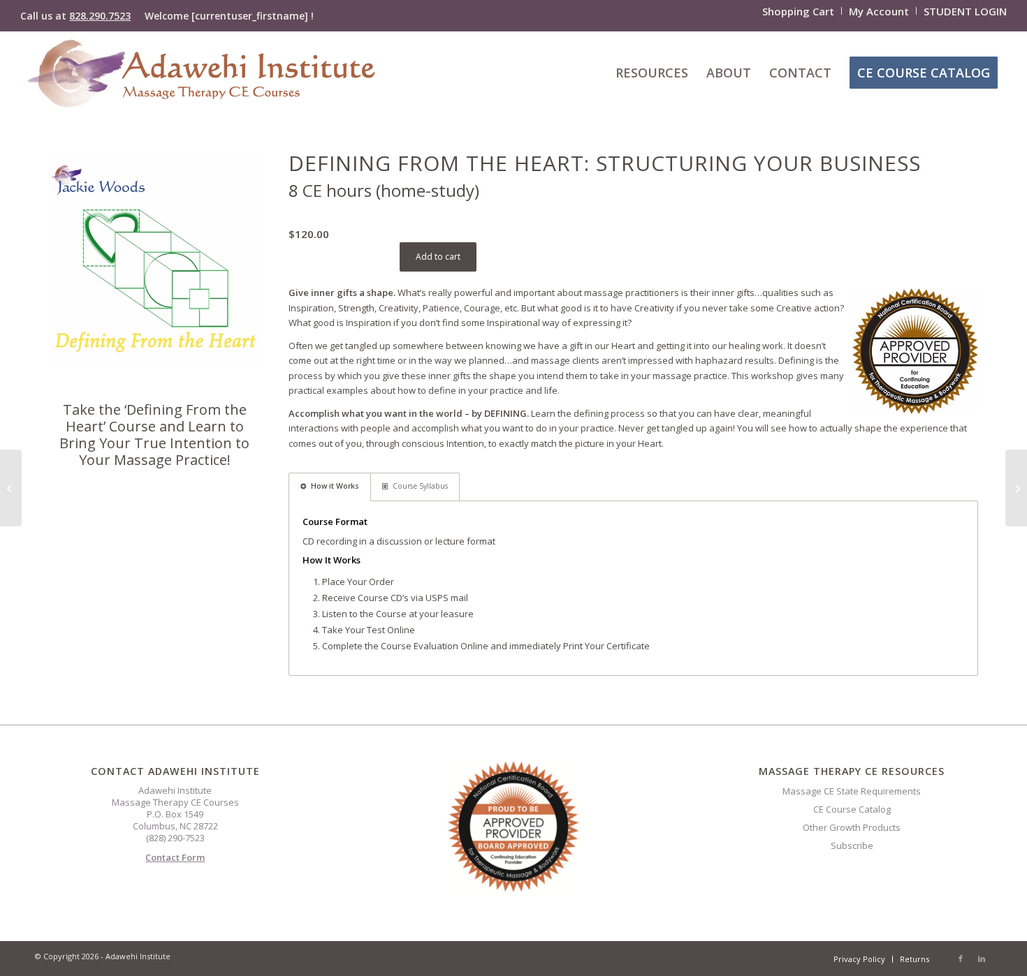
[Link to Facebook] (960, 958)
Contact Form (175, 857)
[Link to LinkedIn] (981, 958)
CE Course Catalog (852, 809)
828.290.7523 (100, 15)
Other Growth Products (852, 827)
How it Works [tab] (335, 486)
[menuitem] (798, 11)
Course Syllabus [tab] (420, 486)
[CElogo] (200, 72)
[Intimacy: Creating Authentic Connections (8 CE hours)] (1016, 488)
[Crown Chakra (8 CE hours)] (11, 488)
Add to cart (438, 257)
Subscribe (852, 845)
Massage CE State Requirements (851, 791)
